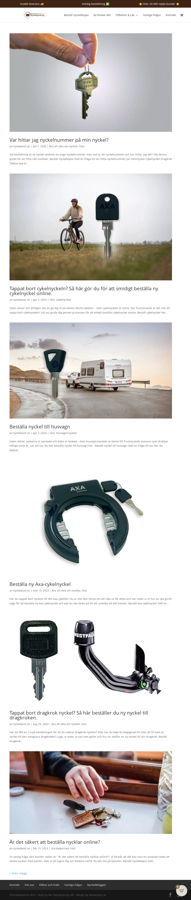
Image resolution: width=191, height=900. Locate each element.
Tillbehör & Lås (124, 15)
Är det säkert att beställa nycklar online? (55, 842)
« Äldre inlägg (18, 873)
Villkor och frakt (49, 885)
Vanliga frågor (152, 15)
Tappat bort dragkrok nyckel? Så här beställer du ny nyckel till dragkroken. (79, 715)
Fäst (81, 146)
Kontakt (171, 15)
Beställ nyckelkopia (76, 15)
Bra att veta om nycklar (63, 146)
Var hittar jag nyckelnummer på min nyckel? (59, 139)
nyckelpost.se (21, 146)
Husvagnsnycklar (66, 433)
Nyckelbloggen (96, 885)
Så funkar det (102, 15)
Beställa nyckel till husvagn (40, 426)
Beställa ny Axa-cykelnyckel (40, 584)
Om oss (29, 885)
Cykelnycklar (63, 299)
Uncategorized (60, 848)
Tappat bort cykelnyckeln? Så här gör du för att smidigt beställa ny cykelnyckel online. (84, 291)
